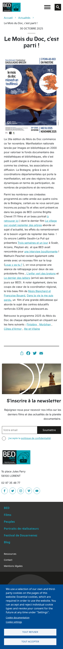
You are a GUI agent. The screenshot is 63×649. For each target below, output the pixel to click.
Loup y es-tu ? (13, 264)
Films (7, 515)
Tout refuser (30, 631)
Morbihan (45, 324)
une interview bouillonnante (41, 251)
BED (7, 508)
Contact (8, 559)
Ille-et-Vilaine (32, 328)
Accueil (8, 18)
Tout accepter (30, 641)
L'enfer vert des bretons (41, 273)
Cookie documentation (17, 617)
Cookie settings (14, 621)
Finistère (32, 324)
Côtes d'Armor (13, 328)
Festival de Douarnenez (20, 535)
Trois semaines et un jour (33, 242)
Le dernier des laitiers (17, 277)
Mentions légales (13, 565)
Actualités (24, 18)
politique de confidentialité (36, 438)
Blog (7, 542)
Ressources (10, 553)
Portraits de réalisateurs (21, 528)
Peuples (9, 522)
